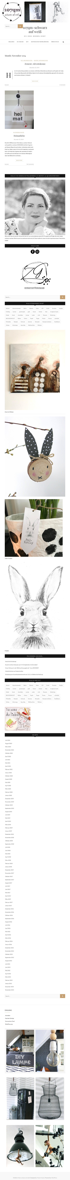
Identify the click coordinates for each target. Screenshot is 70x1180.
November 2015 (9, 951)
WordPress (54, 1177)
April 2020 (8, 785)
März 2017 (8, 899)
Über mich (55, 41)
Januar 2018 (8, 866)
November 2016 (9, 912)
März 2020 (8, 789)
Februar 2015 (8, 980)
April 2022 (8, 756)
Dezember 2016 (9, 909)
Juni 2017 (7, 889)
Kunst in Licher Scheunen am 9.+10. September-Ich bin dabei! (21, 664)
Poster (43, 318)
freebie (61, 308)
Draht (47, 308)
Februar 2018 (8, 863)
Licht (39, 315)
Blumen (31, 308)
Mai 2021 (7, 763)
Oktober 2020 (9, 776)
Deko (37, 308)
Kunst (13, 315)
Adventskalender (16, 308)
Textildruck (57, 321)
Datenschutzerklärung (40, 41)
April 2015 (8, 973)
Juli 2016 (7, 925)
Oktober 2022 (9, 753)
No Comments (30, 164)
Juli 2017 (7, 886)
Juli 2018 (7, 847)
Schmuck (23, 321)
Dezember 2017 (9, 870)
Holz (46, 311)
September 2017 (9, 879)
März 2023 (8, 746)
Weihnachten (28, 60)
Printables (8, 321)
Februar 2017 (8, 902)
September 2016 (9, 918)
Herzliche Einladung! (10, 661)
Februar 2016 (8, 941)
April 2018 (8, 857)
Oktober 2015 (9, 954)
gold (29, 311)
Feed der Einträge (9, 1018)
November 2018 (9, 837)
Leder (33, 315)
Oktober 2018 (9, 840)
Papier (31, 318)
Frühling (8, 311)
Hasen (34, 311)
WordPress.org (9, 1024)
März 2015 (8, 977)
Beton (25, 308)
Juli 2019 (7, 815)
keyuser (7, 85)
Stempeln (37, 321)
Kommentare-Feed (10, 1021)
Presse (50, 318)
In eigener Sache (18, 132)
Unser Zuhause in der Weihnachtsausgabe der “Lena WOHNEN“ (22, 668)
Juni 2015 (7, 967)
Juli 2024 (7, 740)
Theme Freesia (40, 1177)
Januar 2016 (8, 944)
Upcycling (23, 325)
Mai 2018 (7, 853)
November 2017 (9, 873)
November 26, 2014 (34, 67)
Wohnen (40, 325)
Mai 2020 (7, 782)
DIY (27, 41)
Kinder (7, 315)
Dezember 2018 (9, 834)
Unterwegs (15, 325)
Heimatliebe (19, 135)
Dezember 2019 (9, 798)
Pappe (37, 318)
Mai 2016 (7, 931)
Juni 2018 (7, 850)
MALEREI (12, 41)
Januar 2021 (8, 772)
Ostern (25, 318)
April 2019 (8, 821)
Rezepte (16, 321)
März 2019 (8, 824)
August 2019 (8, 811)
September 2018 (9, 844)
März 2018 (8, 860)
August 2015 (8, 960)
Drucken (54, 308)
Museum (45, 315)
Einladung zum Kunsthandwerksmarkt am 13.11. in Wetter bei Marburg (24, 674)
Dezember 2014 (9, 986)
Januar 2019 (8, 831)
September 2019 (9, 808)
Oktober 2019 (9, 805)
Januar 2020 (8, 795)
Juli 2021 (7, 759)
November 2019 (9, 802)
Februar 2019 (8, 828)
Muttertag (52, 315)
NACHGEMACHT (10, 318)
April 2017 (8, 896)
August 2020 (8, 779)
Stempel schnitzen (46, 321)
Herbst (40, 311)
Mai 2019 (7, 818)
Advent (36, 60)
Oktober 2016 (9, 915)
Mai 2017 (7, 892)
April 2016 (8, 935)
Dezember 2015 (9, 948)
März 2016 (8, 938)
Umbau (7, 325)
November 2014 (9, 990)
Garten (14, 311)
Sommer (30, 321)
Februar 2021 (8, 769)
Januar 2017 (8, 905)
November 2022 (9, 750)
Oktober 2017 (9, 876)
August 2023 (8, 743)
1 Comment (62, 85)
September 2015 (9, 957)
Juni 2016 (7, 928)
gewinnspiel (22, 311)
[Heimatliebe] (19, 110)
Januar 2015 (8, 983)
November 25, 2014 (18, 139)
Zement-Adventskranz (35, 63)
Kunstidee (20, 315)
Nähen (19, 318)
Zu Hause (20, 41)
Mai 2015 (7, 970)
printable (57, 318)
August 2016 (8, 922)
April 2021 (8, 766)
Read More (35, 81)
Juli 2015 (7, 964)
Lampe (27, 315)
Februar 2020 (8, 792)
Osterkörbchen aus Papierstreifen (14, 671)
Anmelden (7, 1015)
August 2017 (8, 883)
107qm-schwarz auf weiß (35, 29)
